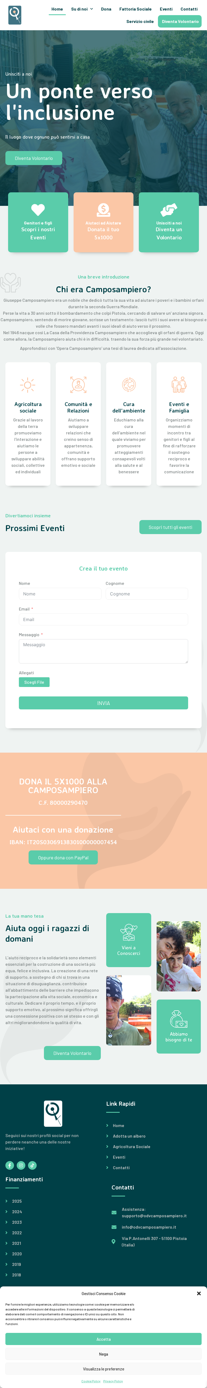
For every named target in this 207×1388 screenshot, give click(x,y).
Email (24, 608)
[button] (199, 1293)
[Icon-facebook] (9, 1165)
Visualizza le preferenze (103, 1368)
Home (57, 8)
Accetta (103, 1339)
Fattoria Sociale (135, 8)
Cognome (115, 583)
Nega (103, 1354)
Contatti (189, 8)
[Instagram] (21, 1165)
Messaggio (29, 634)
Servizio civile (140, 21)
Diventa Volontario (180, 21)
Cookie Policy (91, 1381)
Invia (103, 703)
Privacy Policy (113, 1381)
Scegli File (34, 682)
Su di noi (79, 8)
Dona (106, 8)
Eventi (166, 8)
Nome (24, 583)
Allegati (26, 672)
